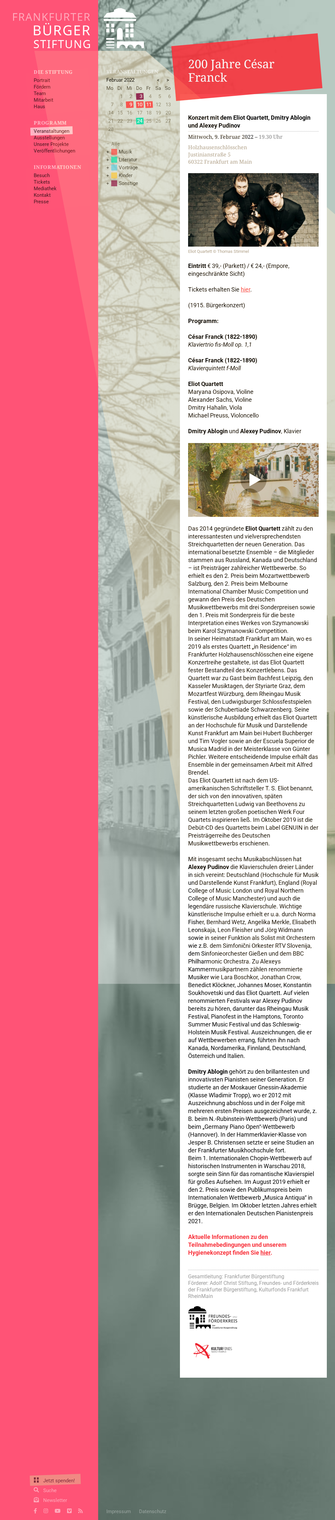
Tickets (42, 182)
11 (148, 105)
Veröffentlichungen (54, 151)
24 (139, 121)
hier (245, 289)
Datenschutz (152, 1511)
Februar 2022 (120, 80)
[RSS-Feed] (80, 1510)
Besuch (42, 175)
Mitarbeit (43, 100)
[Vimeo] (69, 1510)
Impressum (118, 1511)
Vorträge (128, 168)
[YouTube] (58, 1510)
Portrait (42, 80)
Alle (115, 144)
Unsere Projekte (51, 144)
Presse (41, 202)
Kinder (125, 175)
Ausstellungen (49, 138)
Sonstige (128, 183)
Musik (125, 152)
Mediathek (45, 189)
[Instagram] (46, 1510)
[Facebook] (35, 1510)
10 (139, 105)
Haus (39, 107)
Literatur (128, 160)
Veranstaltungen (51, 131)
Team (40, 93)
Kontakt (42, 195)
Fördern (42, 87)
